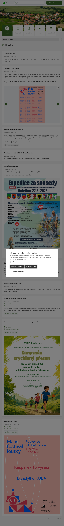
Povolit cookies (16, 266)
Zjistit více (12, 262)
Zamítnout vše (31, 266)
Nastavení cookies (17, 271)
